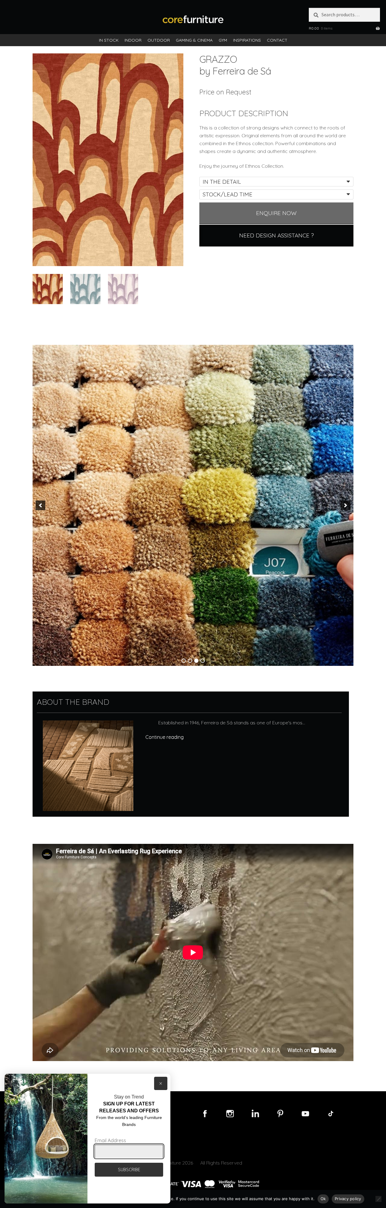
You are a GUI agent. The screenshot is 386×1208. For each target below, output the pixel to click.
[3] (196, 661)
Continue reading (164, 737)
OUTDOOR (158, 40)
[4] (203, 661)
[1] (184, 661)
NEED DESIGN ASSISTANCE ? (276, 235)
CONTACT (277, 40)
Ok (323, 1198)
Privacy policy (348, 1198)
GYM (223, 40)
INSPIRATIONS (247, 40)
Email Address (110, 1140)
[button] (40, 505)
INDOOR (133, 40)
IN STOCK (109, 40)
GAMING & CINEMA (194, 40)
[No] (378, 1199)
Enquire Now (276, 213)
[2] (190, 661)
